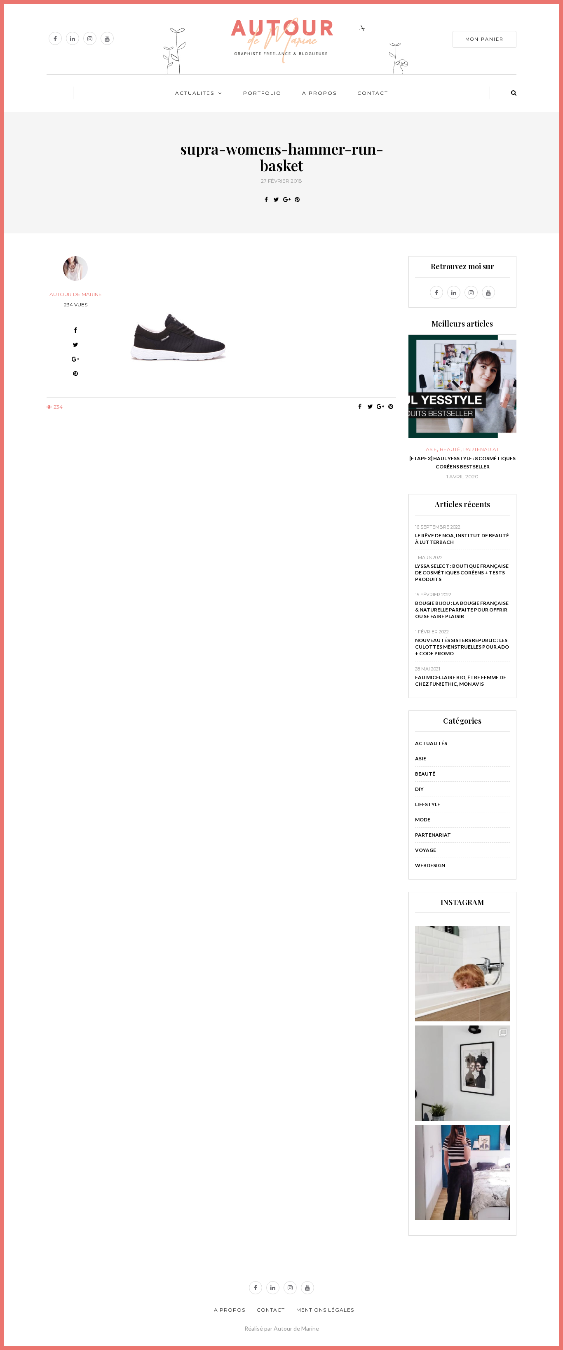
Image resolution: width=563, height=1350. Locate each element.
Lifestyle (427, 804)
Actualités (194, 93)
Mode (422, 819)
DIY (419, 789)
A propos (319, 93)
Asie (421, 449)
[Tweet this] (276, 199)
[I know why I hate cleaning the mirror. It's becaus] (462, 1172)
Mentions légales (325, 1310)
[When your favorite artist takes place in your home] (462, 1073)
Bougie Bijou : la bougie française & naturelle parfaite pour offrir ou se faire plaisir (462, 609)
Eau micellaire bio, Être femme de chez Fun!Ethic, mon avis (460, 680)
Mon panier (484, 39)
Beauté (439, 449)
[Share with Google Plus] (287, 199)
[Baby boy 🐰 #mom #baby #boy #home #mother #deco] (462, 973)
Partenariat (471, 449)
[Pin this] (297, 199)
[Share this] (266, 199)
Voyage (425, 850)
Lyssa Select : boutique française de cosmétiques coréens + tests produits (462, 572)
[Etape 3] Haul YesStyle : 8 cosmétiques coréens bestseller (452, 462)
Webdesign (430, 865)
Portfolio (262, 93)
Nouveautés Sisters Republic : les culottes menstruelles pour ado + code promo (462, 646)
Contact (372, 93)
